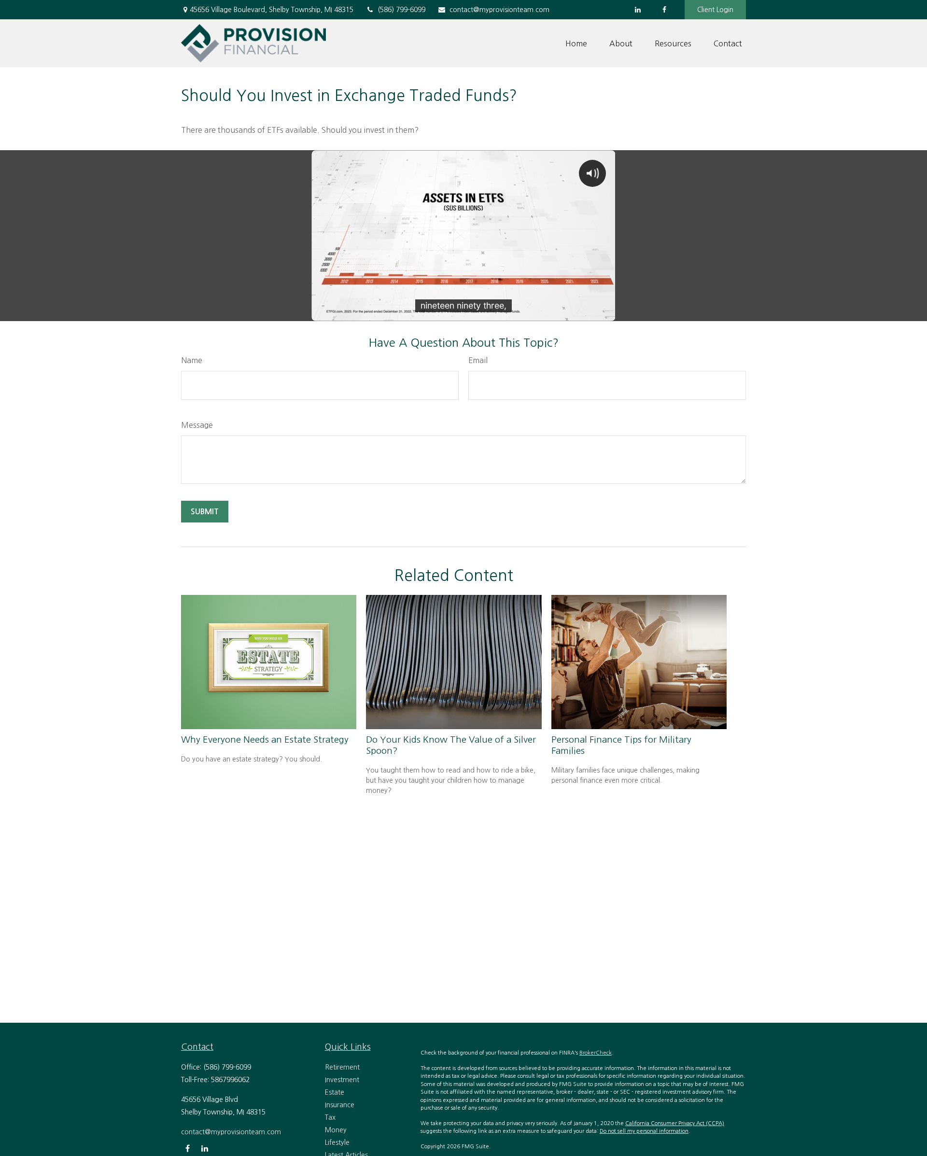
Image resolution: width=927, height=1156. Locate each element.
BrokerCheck (595, 1053)
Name (191, 360)
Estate (334, 1092)
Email (478, 360)
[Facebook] (664, 9)
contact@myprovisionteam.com (499, 9)
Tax (330, 1117)
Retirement (342, 1067)
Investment (342, 1079)
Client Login (715, 9)
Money (336, 1130)
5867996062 (230, 1079)
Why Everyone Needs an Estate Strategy (265, 739)
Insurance (339, 1104)
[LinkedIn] (637, 9)
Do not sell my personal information (644, 1131)
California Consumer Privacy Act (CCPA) (674, 1123)
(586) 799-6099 (401, 9)
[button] (576, 43)
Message (197, 425)
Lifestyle (337, 1142)
